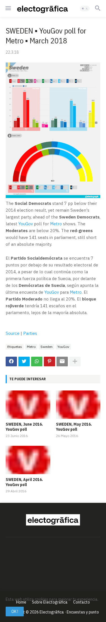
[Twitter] (24, 361)
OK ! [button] (14, 611)
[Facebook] (11, 361)
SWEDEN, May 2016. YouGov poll (74, 427)
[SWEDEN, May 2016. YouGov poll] (78, 404)
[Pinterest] (49, 361)
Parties (30, 333)
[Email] (62, 361)
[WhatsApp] (36, 361)
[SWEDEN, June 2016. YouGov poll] (28, 404)
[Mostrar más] (75, 361)
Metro (56, 223)
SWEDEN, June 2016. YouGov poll (24, 427)
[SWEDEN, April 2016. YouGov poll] (28, 460)
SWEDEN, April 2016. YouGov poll (24, 482)
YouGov (25, 223)
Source (13, 333)
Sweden (46, 346)
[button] (8, 8)
